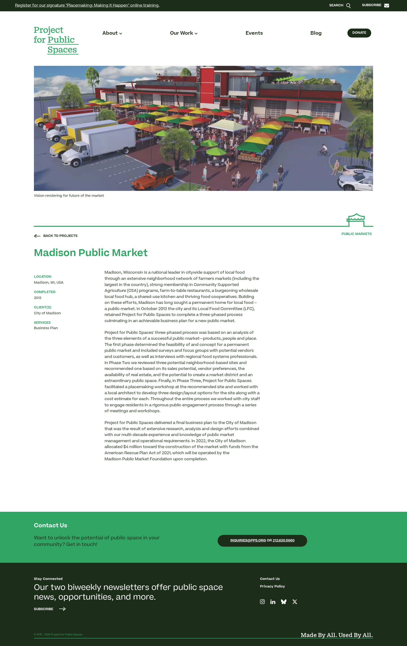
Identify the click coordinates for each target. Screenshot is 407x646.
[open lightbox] (203, 128)
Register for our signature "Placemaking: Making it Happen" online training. (87, 6)
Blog (316, 33)
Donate (359, 33)
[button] (112, 33)
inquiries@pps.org (248, 540)
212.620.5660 (284, 540)
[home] (56, 40)
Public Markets (357, 234)
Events (254, 33)
